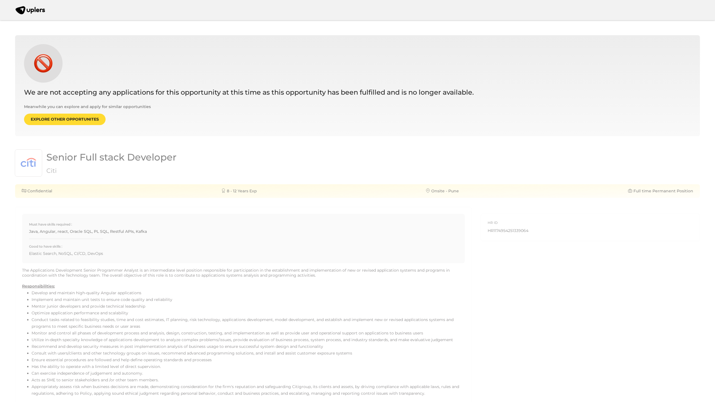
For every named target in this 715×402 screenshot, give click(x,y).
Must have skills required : (50, 224)
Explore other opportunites (65, 119)
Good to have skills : (45, 246)
